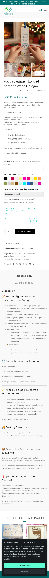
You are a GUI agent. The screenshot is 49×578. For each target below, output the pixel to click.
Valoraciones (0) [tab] (24, 282)
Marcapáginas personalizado (15, 256)
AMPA (14, 254)
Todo (36, 249)
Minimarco (27, 259)
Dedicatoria (22, 162)
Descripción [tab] (24, 275)
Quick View (21, 526)
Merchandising (27, 249)
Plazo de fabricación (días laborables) (21, 189)
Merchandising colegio (12, 259)
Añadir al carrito (25, 232)
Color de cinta (19, 175)
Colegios (16, 249)
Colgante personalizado (27, 254)
